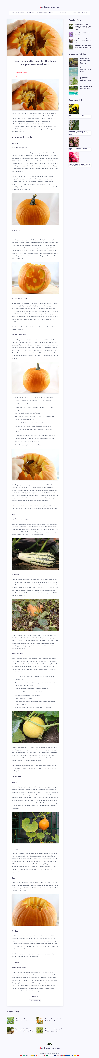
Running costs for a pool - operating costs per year (86, 88)
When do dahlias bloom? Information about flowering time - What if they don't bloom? (82, 27)
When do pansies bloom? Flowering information (78, 116)
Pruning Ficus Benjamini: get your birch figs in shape (85, 79)
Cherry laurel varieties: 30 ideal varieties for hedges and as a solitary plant (79, 133)
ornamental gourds (21, 72)
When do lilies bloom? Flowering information (78, 149)
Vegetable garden (35, 1000)
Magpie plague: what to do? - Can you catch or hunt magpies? (85, 61)
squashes (18, 76)
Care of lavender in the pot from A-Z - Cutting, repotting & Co (82, 40)
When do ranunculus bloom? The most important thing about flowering (79, 165)
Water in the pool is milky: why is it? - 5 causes (86, 69)
